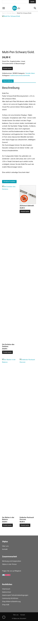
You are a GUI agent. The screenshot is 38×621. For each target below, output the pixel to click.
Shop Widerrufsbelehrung (11, 601)
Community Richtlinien (10, 598)
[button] (4, 617)
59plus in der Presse (9, 564)
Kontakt (4, 549)
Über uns (5, 546)
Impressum (6, 589)
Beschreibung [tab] (7, 81)
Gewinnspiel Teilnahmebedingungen (15, 595)
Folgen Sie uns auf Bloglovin (11, 571)
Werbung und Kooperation (11, 561)
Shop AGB (5, 605)
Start (3, 13)
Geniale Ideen (11, 13)
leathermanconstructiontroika (20, 75)
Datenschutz (6, 592)
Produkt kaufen (7, 68)
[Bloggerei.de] (6, 575)
